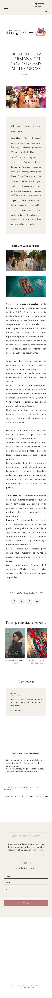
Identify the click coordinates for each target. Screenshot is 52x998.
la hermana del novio (35, 592)
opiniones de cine (30, 594)
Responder (15, 710)
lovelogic (30, 987)
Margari (13, 693)
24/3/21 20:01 (15, 695)
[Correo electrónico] (37, 601)
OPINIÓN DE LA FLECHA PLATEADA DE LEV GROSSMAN (26, 796)
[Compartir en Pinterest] (29, 601)
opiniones (19, 594)
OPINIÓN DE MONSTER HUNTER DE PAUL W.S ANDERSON (22, 788)
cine (24, 592)
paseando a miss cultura (31, 986)
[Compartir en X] (22, 601)
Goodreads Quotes (42, 856)
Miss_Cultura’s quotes (26, 836)
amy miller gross (15, 592)
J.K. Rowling (39, 850)
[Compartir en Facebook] (14, 601)
